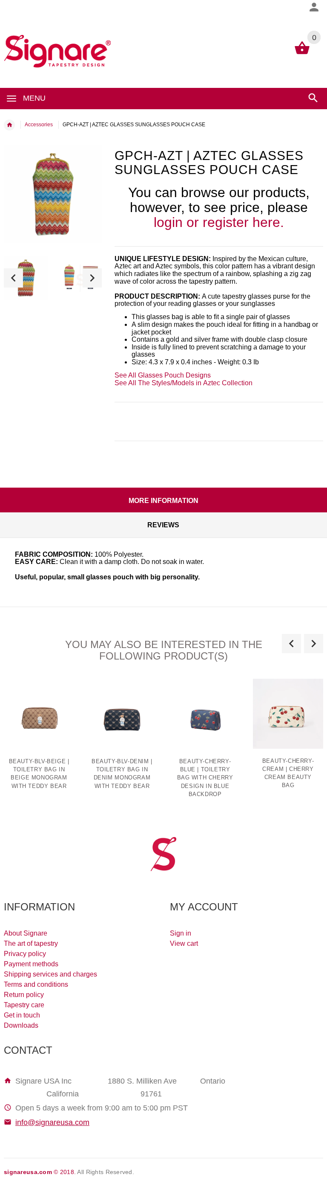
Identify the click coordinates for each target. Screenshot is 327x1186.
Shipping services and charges (50, 974)
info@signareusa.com (52, 1122)
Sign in (180, 933)
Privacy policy (25, 953)
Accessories (39, 125)
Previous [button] (13, 278)
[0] (302, 53)
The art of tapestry (31, 943)
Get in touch (22, 1015)
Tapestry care (24, 1005)
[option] (26, 278)
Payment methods (31, 964)
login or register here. (219, 222)
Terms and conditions (36, 984)
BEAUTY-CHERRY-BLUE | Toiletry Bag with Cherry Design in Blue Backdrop (205, 777)
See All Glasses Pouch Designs (163, 375)
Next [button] (92, 278)
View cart (184, 943)
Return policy (24, 994)
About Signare (25, 933)
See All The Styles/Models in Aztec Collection (183, 383)
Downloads (21, 1025)
